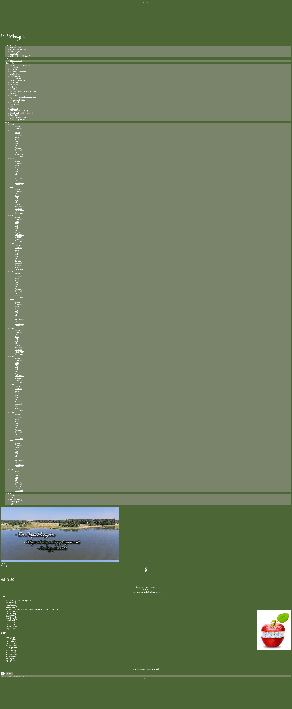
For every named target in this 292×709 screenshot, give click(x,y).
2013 (12, 413)
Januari (17, 126)
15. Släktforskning (17, 96)
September (19, 150)
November (19, 154)
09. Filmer (14, 83)
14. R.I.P (13, 93)
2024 (12, 124)
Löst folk (14, 54)
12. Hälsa (13, 89)
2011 (11, 469)
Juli (16, 146)
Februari (18, 128)
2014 (12, 384)
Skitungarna (15, 502)
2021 (12, 187)
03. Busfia (14, 70)
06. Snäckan (15, 76)
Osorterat (14, 109)
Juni (16, 144)
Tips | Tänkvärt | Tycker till (21, 113)
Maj (16, 141)
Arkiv (7, 122)
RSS (11, 504)
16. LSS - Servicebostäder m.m (23, 98)
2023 (12, 131)
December (19, 157)
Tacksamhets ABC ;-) (19, 111)
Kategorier (9, 63)
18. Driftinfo (15, 102)
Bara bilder (14, 104)
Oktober (18, 152)
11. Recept (14, 87)
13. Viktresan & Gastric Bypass (23, 91)
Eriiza (12, 497)
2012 (12, 441)
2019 (12, 243)
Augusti (18, 148)
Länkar (8, 493)
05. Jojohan (15, 74)
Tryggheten (15, 115)
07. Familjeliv (15, 78)
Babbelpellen (15, 495)
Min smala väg (16, 500)
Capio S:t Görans (50, 609)
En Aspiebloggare (13, 37)
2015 (12, 356)
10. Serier (14, 85)
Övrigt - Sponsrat (17, 120)
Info (12, 107)
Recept (8, 58)
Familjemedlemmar (18, 50)
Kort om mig (15, 47)
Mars (17, 137)
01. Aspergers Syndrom (20, 65)
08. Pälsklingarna (17, 80)
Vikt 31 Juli (7, 580)
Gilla (10, 673)
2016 (12, 328)
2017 (12, 300)
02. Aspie (14, 67)
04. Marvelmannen (18, 72)
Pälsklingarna (15, 52)
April (17, 139)
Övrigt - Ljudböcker (18, 117)
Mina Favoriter (16, 61)
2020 (12, 215)
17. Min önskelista (17, 100)
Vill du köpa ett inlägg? (20, 56)
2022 (12, 159)
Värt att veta (10, 45)
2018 (12, 272)
